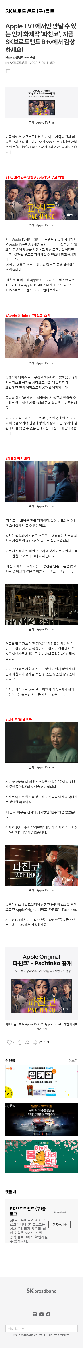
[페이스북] (48, 1314)
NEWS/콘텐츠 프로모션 (20, 57)
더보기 (73, 1060)
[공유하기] (19, 1042)
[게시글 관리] (27, 1042)
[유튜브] (41, 1314)
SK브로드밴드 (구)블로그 (29, 13)
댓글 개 (10, 1192)
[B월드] (35, 1314)
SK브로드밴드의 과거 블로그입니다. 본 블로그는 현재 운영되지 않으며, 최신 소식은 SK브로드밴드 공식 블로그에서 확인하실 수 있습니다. (29, 1230)
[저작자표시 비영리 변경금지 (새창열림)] (58, 1042)
